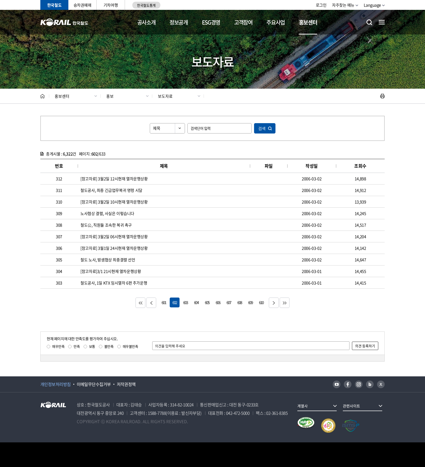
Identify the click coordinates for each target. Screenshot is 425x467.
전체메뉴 (382, 22)
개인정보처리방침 (55, 384)
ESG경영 (211, 22)
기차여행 (111, 5)
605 (207, 302)
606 (218, 302)
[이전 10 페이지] (151, 303)
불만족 (109, 346)
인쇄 (382, 96)
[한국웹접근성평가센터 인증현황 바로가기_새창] (306, 425)
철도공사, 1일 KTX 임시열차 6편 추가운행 (113, 283)
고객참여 (243, 22)
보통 (92, 346)
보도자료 (165, 96)
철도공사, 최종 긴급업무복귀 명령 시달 (111, 190)
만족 (77, 346)
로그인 (321, 5)
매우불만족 (130, 346)
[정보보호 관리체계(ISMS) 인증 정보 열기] (350, 425)
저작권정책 (126, 384)
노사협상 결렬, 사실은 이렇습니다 (107, 213)
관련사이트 (351, 406)
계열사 (302, 406)
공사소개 (146, 22)
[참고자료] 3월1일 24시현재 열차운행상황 (114, 248)
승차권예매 (82, 5)
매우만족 (58, 346)
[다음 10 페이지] (274, 303)
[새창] (336, 384)
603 (185, 302)
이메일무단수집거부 (94, 384)
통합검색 (369, 22)
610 (261, 302)
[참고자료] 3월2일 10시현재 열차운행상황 (114, 202)
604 (196, 302)
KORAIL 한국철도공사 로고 (64, 22)
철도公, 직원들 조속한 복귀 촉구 (106, 225)
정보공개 (178, 22)
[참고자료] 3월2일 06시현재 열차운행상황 (114, 236)
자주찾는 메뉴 (343, 5)
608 (239, 302)
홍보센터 (308, 22)
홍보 (110, 96)
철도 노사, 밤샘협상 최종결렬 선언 (107, 260)
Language (372, 5)
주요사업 (275, 22)
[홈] (42, 96)
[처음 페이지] (140, 303)
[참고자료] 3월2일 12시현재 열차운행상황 (114, 179)
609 (250, 302)
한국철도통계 (146, 5)
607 (229, 302)
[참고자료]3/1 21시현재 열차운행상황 (110, 271)
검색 (262, 128)
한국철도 (54, 5)
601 (164, 302)
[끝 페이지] (284, 303)
